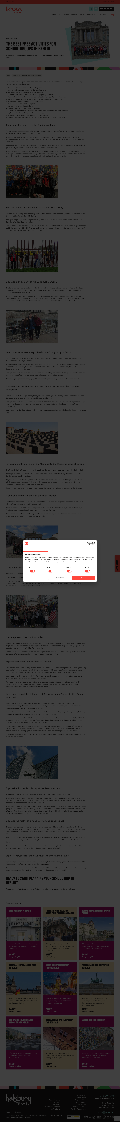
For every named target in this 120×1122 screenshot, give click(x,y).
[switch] (50, 571)
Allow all (83, 577)
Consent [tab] (35, 549)
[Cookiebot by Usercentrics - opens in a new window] (88, 543)
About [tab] (84, 549)
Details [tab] (60, 549)
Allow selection (59, 577)
